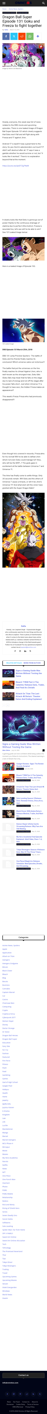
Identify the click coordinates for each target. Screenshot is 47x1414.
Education (6, 1042)
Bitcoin (5, 967)
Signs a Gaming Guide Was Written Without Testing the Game (29, 673)
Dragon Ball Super (23, 13)
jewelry (5, 1100)
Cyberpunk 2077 (9, 1017)
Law (4, 1118)
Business (6, 985)
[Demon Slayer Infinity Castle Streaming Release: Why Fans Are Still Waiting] (8, 827)
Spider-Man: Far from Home (13, 1230)
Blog (4, 978)
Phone (4, 1186)
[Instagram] (21, 651)
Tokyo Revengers (9, 1266)
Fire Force (6, 1060)
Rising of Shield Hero (10, 1208)
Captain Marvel (8, 992)
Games (5, 1078)
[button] (4, 3)
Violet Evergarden (9, 1287)
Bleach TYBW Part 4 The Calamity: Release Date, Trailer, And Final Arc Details (30, 685)
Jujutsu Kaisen (8, 1107)
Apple (4, 949)
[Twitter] (14, 36)
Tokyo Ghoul (7, 1262)
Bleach (5, 974)
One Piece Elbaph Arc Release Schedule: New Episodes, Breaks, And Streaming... (29, 863)
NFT (4, 1172)
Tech (4, 1244)
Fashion (5, 1053)
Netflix (5, 1165)
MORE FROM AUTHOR (32, 663)
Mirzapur (6, 1147)
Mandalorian (7, 1129)
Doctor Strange (8, 1028)
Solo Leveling (7, 1226)
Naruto (5, 1161)
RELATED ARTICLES (14, 663)
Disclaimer (10, 1404)
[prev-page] (3, 705)
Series (4, 1212)
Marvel (5, 1136)
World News (7, 1294)
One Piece (6, 1176)
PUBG (4, 1190)
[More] (38, 36)
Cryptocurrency (8, 1014)
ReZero (5, 1201)
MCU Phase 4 (7, 1143)
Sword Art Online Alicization (13, 1240)
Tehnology (20, 769)
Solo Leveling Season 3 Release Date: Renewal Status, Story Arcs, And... (29, 800)
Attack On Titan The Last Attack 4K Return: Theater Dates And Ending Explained (29, 696)
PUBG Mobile (7, 1194)
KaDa (6, 30)
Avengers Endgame (10, 963)
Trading (5, 1269)
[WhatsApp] (30, 36)
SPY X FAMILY (7, 1233)
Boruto (5, 981)
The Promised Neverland (12, 1251)
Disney (5, 1024)
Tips (4, 1258)
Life (3, 1122)
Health (5, 1093)
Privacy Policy (29, 1407)
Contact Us (26, 1402)
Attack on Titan (8, 956)
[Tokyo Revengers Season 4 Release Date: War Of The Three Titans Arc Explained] (8, 852)
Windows (6, 1291)
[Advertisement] (23, 96)
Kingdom (6, 1114)
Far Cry (5, 1050)
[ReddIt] (22, 36)
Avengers (6, 960)
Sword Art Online (9, 1237)
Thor (4, 1255)
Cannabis (6, 988)
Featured (6, 1057)
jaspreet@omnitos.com (28, 647)
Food (4, 1071)
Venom (5, 1284)
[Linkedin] (26, 651)
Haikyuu (5, 1089)
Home (4, 9)
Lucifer (5, 1125)
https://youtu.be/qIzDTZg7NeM (15, 166)
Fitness (5, 1064)
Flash (4, 1068)
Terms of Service (33, 1404)
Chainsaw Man (8, 1003)
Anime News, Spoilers (16, 9)
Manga (5, 1132)
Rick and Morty (8, 1204)
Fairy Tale (6, 1046)
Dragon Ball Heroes (10, 1035)
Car (3, 996)
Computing (6, 1006)
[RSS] (33, 1394)
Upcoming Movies (9, 1280)
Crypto (5, 1010)
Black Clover (7, 971)
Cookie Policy (20, 1404)
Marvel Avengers (9, 1140)
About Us (35, 1402)
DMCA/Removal (18, 1407)
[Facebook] (6, 36)
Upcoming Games (9, 1276)
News (4, 1168)
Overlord (6, 1183)
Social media (7, 1219)
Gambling (6, 1075)
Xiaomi (5, 1298)
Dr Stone (5, 1032)
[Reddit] (26, 1394)
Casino (5, 999)
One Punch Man (8, 1179)
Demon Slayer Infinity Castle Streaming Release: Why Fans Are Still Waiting (29, 826)
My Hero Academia (10, 1158)
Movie (4, 1150)
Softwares (6, 1222)
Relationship (7, 1197)
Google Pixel (7, 1086)
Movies (5, 1154)
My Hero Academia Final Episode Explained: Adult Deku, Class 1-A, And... (29, 839)
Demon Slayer (8, 1021)
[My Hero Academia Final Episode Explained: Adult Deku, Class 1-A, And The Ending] (8, 840)
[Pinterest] (20, 1394)
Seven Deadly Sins (9, 1215)
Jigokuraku (6, 1104)
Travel (4, 1273)
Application (7, 953)
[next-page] (7, 705)
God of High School (10, 1082)
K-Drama (6, 1111)
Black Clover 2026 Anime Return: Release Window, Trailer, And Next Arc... (29, 813)
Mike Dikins (6, 750)
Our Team (16, 1402)
